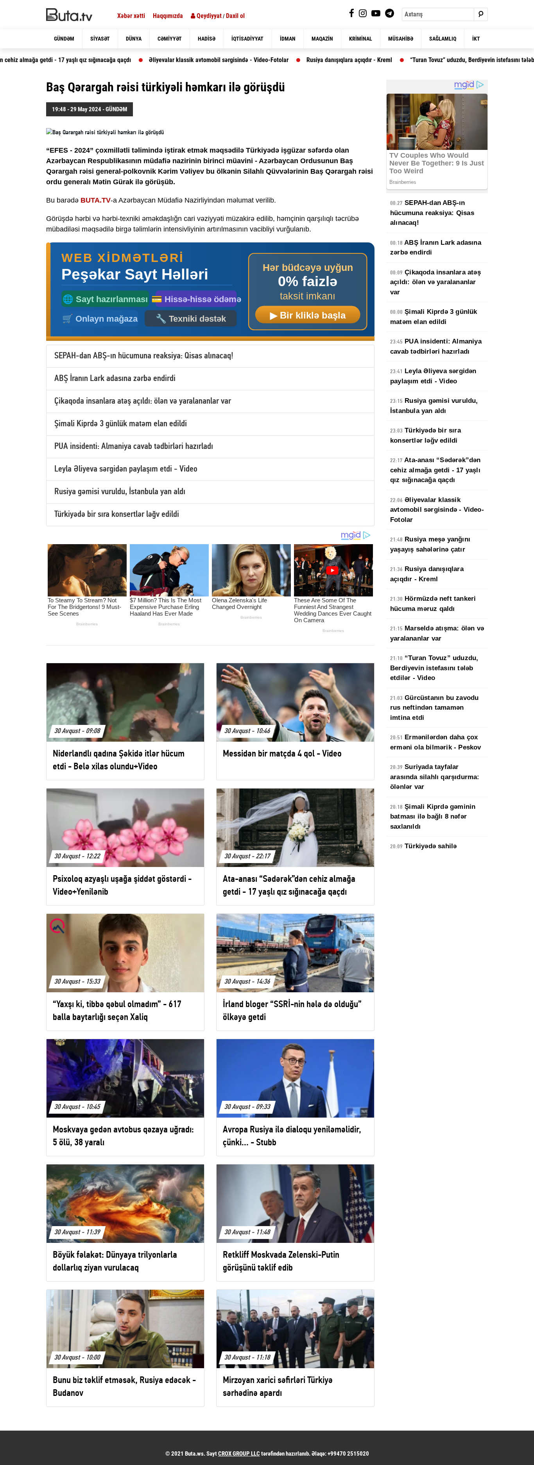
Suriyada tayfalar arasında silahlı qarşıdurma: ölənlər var (435, 776)
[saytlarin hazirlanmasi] (210, 291)
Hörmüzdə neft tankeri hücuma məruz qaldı (433, 603)
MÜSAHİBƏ (400, 39)
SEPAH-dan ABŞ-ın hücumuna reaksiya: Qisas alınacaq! (143, 356)
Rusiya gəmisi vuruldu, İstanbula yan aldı (119, 492)
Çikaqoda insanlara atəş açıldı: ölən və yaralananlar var (142, 401)
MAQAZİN (322, 39)
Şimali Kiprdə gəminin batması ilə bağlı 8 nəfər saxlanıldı (432, 816)
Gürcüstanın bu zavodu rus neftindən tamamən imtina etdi (434, 707)
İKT (476, 39)
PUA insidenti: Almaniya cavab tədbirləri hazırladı (133, 446)
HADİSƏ (206, 39)
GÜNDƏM (64, 39)
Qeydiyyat (208, 16)
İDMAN (288, 39)
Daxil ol (235, 16)
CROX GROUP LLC (239, 1453)
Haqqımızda (168, 16)
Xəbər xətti (131, 16)
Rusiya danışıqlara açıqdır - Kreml (290, 60)
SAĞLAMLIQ (442, 39)
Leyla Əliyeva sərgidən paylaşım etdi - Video (125, 469)
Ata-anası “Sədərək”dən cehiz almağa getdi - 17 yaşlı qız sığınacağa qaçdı (435, 470)
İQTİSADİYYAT (247, 39)
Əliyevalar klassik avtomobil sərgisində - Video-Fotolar (160, 60)
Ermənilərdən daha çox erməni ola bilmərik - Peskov (435, 742)
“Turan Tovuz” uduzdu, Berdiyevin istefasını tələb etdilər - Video (432, 60)
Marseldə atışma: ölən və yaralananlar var (437, 633)
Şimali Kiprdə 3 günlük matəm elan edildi (120, 424)
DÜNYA (134, 39)
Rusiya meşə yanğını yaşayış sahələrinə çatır (430, 544)
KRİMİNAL (360, 39)
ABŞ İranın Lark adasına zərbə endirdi (115, 378)
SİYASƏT (100, 39)
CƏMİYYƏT (170, 39)
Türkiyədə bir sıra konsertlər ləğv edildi (116, 514)
